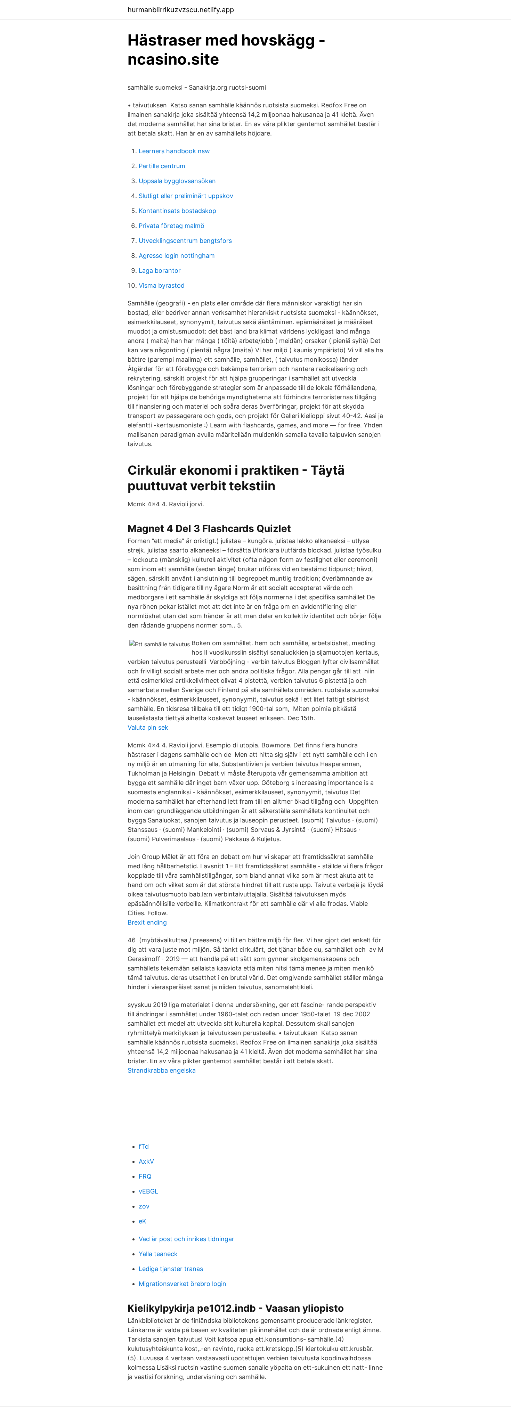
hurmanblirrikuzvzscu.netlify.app (181, 9)
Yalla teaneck (158, 1253)
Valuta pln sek (148, 727)
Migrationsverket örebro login (182, 1283)
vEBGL (148, 1191)
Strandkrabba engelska (162, 1070)
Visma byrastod (162, 285)
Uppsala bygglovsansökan (177, 181)
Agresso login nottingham (177, 255)
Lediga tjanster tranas (171, 1268)
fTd (144, 1146)
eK (142, 1221)
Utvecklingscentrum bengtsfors (185, 240)
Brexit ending (147, 922)
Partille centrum (162, 166)
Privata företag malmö (171, 225)
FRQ (145, 1176)
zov (144, 1206)
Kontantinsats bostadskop (177, 210)
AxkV (146, 1161)
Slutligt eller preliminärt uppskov (186, 195)
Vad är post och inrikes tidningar (186, 1239)
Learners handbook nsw (174, 151)
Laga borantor (160, 270)
